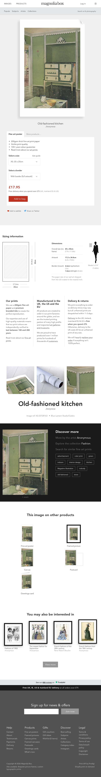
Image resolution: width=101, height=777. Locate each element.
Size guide (36, 156)
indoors (60, 462)
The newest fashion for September (38, 647)
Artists (23, 11)
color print (79, 456)
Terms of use (84, 741)
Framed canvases (32, 742)
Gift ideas (47, 735)
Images (7, 3)
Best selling (66, 732)
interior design (75, 462)
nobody (82, 468)
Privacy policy (85, 738)
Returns (10, 748)
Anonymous (50, 126)
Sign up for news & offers (50, 705)
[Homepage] (50, 4)
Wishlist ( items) (50, 738)
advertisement (63, 456)
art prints (34, 150)
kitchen (89, 462)
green (91, 456)
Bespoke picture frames (27, 767)
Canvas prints (30, 738)
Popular (7, 11)
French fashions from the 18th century (87, 647)
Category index (67, 745)
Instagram (65, 748)
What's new (30, 752)
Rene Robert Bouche (62, 650)
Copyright (83, 751)
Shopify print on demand (84, 767)
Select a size (24, 156)
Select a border (15, 170)
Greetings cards (31, 748)
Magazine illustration (65, 468)
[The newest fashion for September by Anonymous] (38, 632)
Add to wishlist (15, 211)
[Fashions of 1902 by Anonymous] (13, 634)
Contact (10, 732)
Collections (32, 11)
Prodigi (91, 764)
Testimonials (12, 738)
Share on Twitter (33, 211)
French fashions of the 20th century (62, 647)
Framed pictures (32, 735)
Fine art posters (31, 732)
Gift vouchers (48, 732)
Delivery (71, 318)
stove (76, 474)
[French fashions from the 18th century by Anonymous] (87, 631)
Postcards (29, 745)
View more (50, 664)
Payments (11, 742)
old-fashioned (63, 474)
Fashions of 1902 (11, 648)
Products (21, 3)
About (9, 735)
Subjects (15, 11)
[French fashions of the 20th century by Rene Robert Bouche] (63, 632)
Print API (82, 764)
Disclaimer (83, 754)
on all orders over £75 (50, 688)
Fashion (85, 443)
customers (53, 341)
